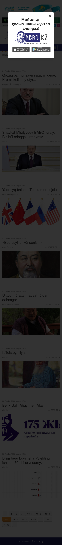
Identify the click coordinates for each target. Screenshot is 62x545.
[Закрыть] (51, 16)
